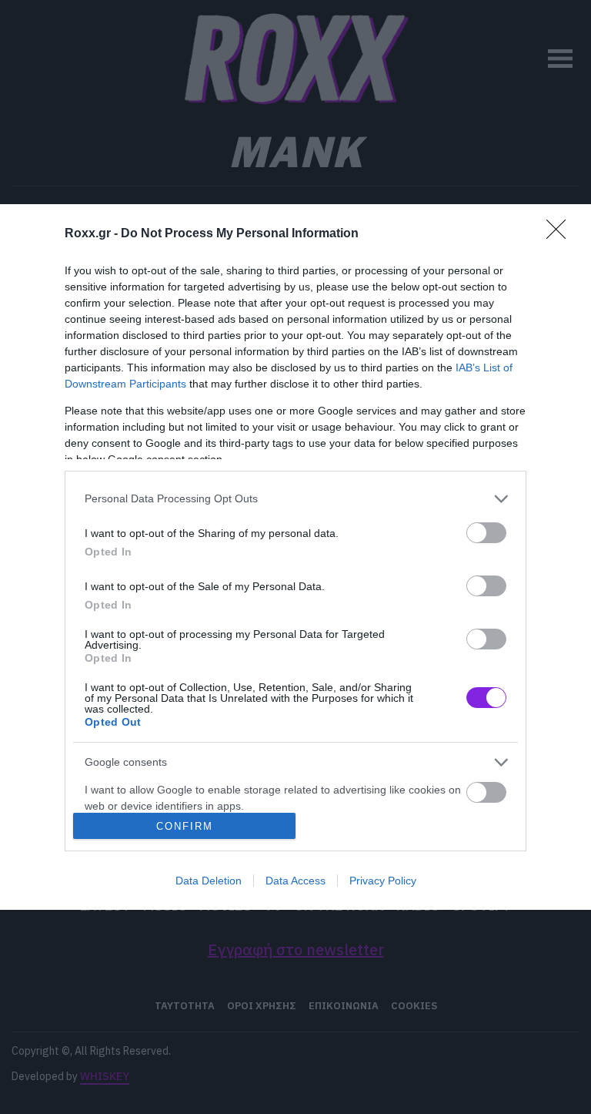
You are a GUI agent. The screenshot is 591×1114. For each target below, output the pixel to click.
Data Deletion (208, 880)
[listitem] (295, 499)
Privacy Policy (382, 880)
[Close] (561, 234)
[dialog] (295, 557)
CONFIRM (184, 826)
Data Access (295, 880)
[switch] (486, 532)
